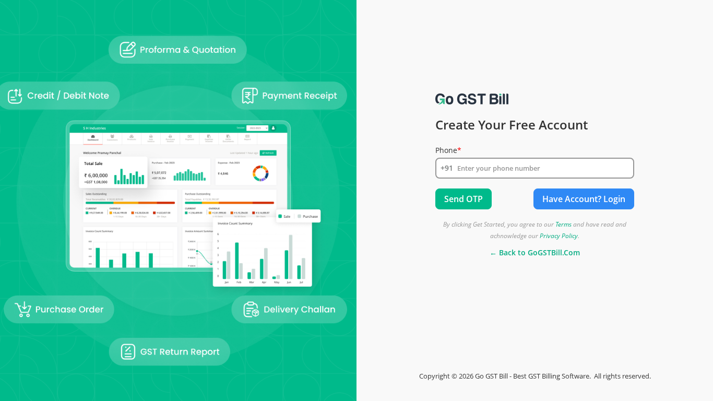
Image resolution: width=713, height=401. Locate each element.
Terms (563, 224)
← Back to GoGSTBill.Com (535, 252)
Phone (448, 150)
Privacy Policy (559, 235)
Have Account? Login (583, 199)
